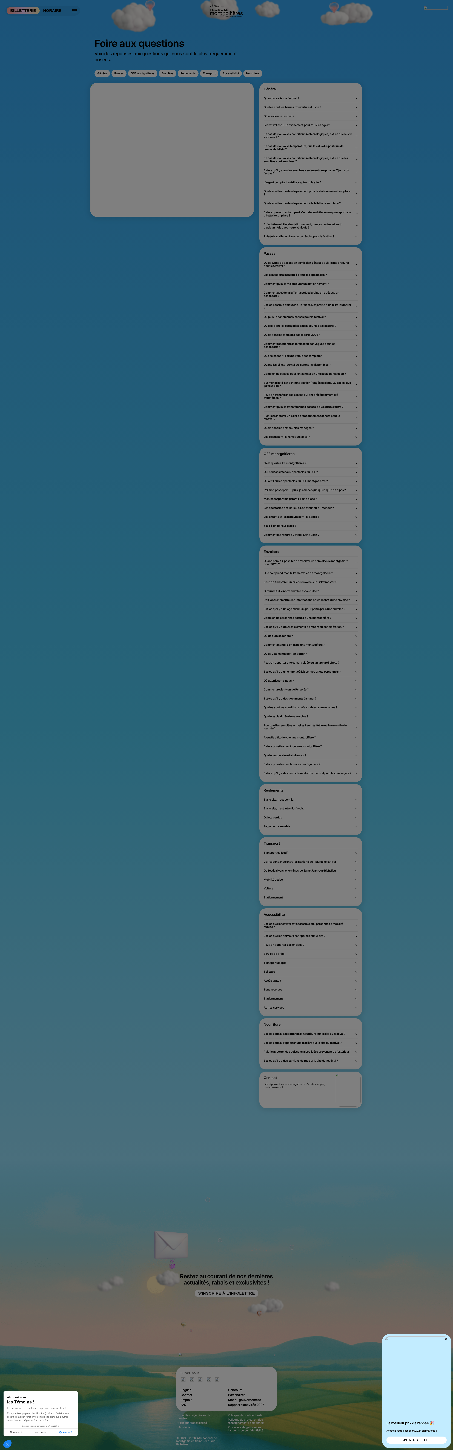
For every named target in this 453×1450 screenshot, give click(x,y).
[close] (226, 725)
